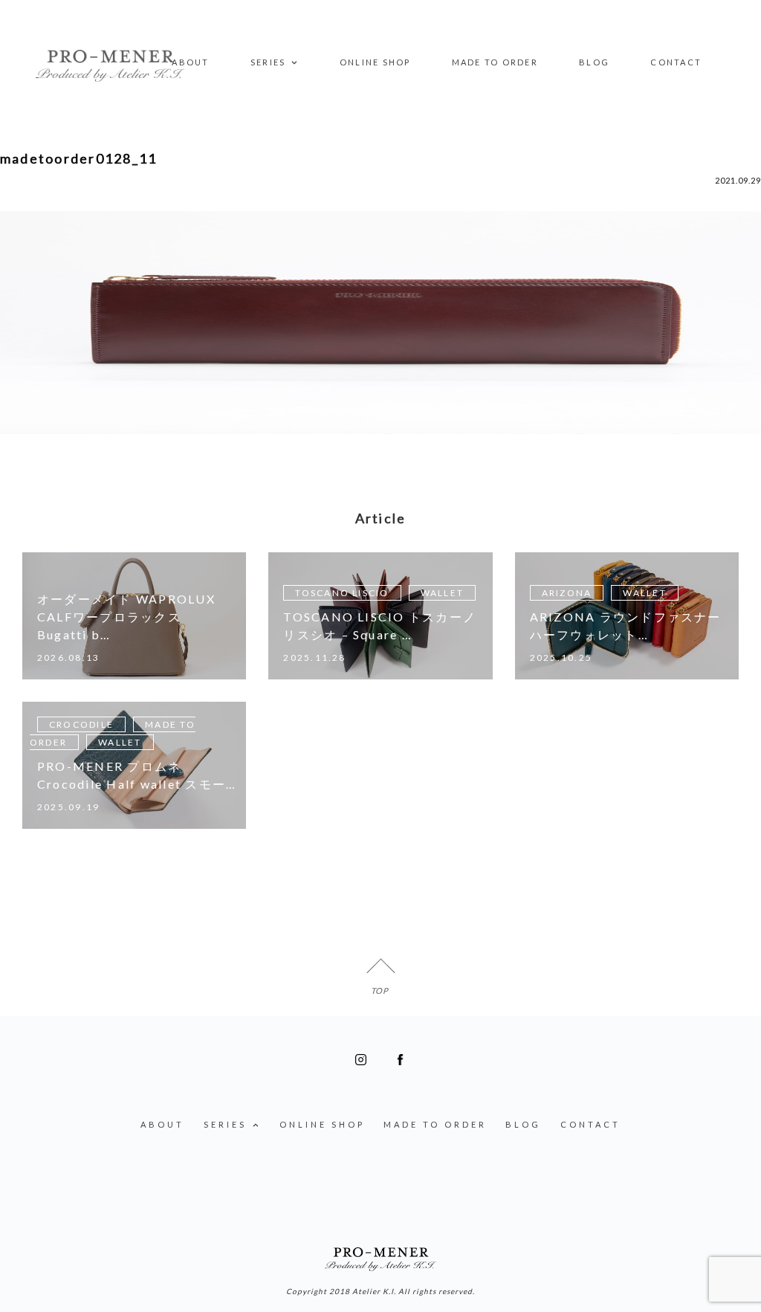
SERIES (267, 62)
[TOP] (380, 973)
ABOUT (190, 62)
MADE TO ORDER (495, 62)
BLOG (594, 62)
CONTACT (676, 62)
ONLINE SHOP (375, 62)
